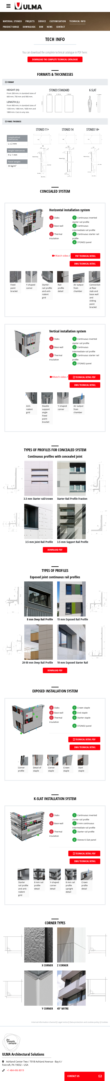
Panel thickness (14, 121)
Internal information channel (43, 1022)
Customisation (58, 21)
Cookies (104, 1022)
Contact (60, 26)
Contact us (73, 1076)
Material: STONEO (12, 21)
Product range (11, 26)
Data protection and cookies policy (84, 1022)
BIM (41, 26)
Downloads (29, 26)
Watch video (62, 255)
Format (10, 82)
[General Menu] (6, 6)
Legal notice (63, 1022)
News (50, 26)
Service (42, 21)
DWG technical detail (85, 263)
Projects (30, 21)
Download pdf (55, 549)
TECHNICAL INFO (77, 21)
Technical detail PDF (85, 377)
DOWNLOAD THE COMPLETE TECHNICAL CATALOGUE (55, 59)
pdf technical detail (85, 256)
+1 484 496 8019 (15, 1070)
